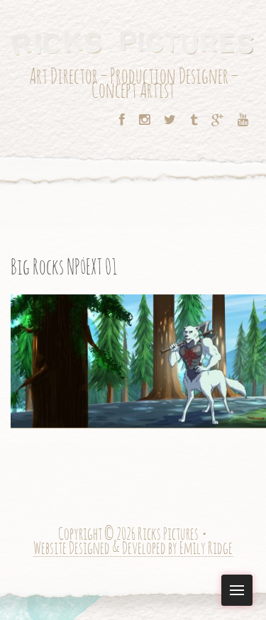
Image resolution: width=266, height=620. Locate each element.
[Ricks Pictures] (133, 42)
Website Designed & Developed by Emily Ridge (133, 549)
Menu (237, 590)
